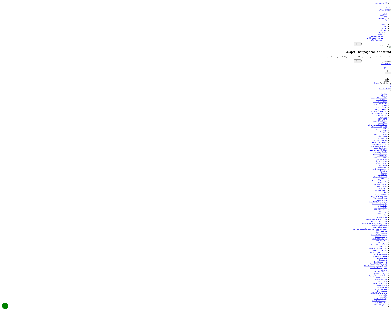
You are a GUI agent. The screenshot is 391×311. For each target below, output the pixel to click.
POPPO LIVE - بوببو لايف (378, 142)
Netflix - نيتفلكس (381, 136)
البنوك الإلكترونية (381, 188)
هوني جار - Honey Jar (380, 289)
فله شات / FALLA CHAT (378, 264)
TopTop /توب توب (381, 163)
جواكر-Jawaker (382, 217)
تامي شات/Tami (381, 213)
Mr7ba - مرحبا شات (380, 134)
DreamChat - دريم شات (379, 111)
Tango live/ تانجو (381, 159)
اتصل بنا (380, 34)
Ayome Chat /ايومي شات (378, 104)
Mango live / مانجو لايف (379, 127)
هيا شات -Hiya (382, 291)
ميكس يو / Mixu (381, 277)
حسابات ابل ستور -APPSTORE (376, 219)
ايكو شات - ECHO (381, 194)
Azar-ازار (384, 105)
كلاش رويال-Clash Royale (378, 268)
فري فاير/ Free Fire (380, 262)
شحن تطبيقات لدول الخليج (378, 248)
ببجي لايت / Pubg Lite (380, 198)
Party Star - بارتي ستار (379, 140)
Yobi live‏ (384, 173)
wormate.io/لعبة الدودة (379, 169)
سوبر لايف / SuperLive (379, 239)
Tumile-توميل (382, 165)
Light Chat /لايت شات (379, 121)
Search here (387, 45)
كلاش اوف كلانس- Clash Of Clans (375, 266)
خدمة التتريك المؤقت (380, 227)
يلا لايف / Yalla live (381, 303)
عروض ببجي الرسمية (380, 254)
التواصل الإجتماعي (381, 190)
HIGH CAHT (382, 117)
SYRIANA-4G (382, 156)
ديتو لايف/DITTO (381, 231)
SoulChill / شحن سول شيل (378, 150)
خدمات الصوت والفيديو (379, 225)
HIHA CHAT (382, 119)
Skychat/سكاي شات (380, 148)
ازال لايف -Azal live (380, 184)
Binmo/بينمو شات (381, 107)
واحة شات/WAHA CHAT (378, 293)
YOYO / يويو (382, 179)
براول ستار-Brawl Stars (379, 204)
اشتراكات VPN (382, 186)
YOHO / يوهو (382, 175)
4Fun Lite (384, 94)
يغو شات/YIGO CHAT (379, 301)
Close (376, 83)
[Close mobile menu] (390, 87)
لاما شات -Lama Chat (380, 272)
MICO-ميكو (383, 132)
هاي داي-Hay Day (381, 285)
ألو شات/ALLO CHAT (379, 180)
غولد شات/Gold (382, 258)
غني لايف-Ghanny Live (379, 256)
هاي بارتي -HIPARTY (379, 283)
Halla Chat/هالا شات (380, 115)
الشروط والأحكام (377, 40)
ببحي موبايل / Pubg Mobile (378, 202)
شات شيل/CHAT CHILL (378, 244)
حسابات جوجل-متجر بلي (379, 221)
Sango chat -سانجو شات (379, 146)
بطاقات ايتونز (382, 206)
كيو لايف (384, 270)
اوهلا (385, 192)
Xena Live (383, 171)
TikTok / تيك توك (381, 161)
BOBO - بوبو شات (381, 109)
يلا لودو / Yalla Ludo (380, 304)
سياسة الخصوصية (377, 36)
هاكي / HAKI (382, 281)
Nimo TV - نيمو (382, 138)
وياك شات (383, 297)
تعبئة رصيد (383, 215)
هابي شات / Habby (381, 279)
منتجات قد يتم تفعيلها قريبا (378, 275)
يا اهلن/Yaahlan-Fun (380, 299)
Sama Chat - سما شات (379, 144)
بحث (358, 45)
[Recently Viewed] (385, 69)
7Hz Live (384, 96)
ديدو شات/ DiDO (381, 233)
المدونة (384, 28)
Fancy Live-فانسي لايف (379, 113)
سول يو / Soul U (381, 241)
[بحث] (386, 21)
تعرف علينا (383, 30)
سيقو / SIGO (382, 242)
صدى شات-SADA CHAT (378, 252)
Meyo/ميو (384, 130)
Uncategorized (382, 167)
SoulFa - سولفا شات (380, 152)
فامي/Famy (383, 260)
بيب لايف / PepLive (380, 210)
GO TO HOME (386, 64)
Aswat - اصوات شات (380, 102)
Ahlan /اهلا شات (381, 100)
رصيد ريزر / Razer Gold (379, 235)
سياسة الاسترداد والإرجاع (374, 38)
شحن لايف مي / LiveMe (379, 250)
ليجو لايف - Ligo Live (380, 273)
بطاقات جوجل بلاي (380, 208)
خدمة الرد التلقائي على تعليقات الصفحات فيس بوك (370, 229)
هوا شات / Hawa (381, 287)
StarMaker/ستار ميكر (380, 154)
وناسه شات (383, 295)
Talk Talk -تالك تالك (380, 158)
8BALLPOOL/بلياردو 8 (379, 98)
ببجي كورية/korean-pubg (379, 196)
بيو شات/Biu (383, 211)
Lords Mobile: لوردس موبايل (377, 125)
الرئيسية (384, 24)
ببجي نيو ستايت (382, 200)
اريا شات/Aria (382, 182)
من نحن (380, 32)
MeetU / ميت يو (382, 129)
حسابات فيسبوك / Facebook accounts (374, 223)
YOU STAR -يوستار (380, 177)
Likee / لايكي (382, 123)
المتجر (385, 26)
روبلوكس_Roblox (381, 237)
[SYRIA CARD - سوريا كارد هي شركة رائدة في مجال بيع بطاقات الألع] (385, 10)
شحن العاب (383, 246)
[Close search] (389, 77)
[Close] (390, 79)
